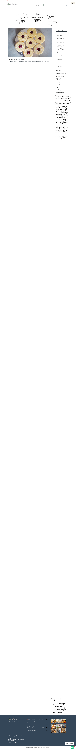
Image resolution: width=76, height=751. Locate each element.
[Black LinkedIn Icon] (47, 730)
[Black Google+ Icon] (47, 727)
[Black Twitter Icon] (47, 725)
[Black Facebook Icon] (47, 722)
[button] (28, 5)
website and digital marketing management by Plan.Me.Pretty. (37, 747)
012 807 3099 (34, 0)
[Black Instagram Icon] (47, 719)
